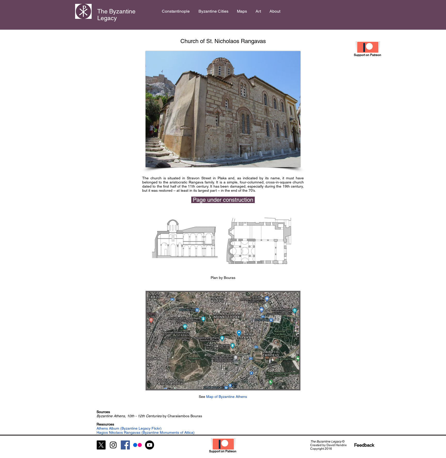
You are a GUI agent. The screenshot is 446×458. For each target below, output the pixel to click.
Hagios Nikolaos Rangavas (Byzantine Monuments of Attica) (146, 432)
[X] (101, 444)
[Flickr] (137, 444)
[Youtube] (149, 444)
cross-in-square (278, 182)
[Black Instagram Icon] (113, 444)
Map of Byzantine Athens (226, 397)
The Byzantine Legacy (116, 14)
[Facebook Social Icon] (125, 444)
